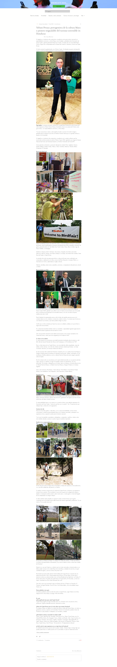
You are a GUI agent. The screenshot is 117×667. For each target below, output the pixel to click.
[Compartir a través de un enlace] (39, 636)
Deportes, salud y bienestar (55, 15)
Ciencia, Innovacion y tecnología (71, 15)
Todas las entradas (34, 15)
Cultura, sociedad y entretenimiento (43, 632)
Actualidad (43, 15)
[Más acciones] (80, 24)
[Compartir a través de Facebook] (36, 636)
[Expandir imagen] (42, 161)
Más (82, 15)
